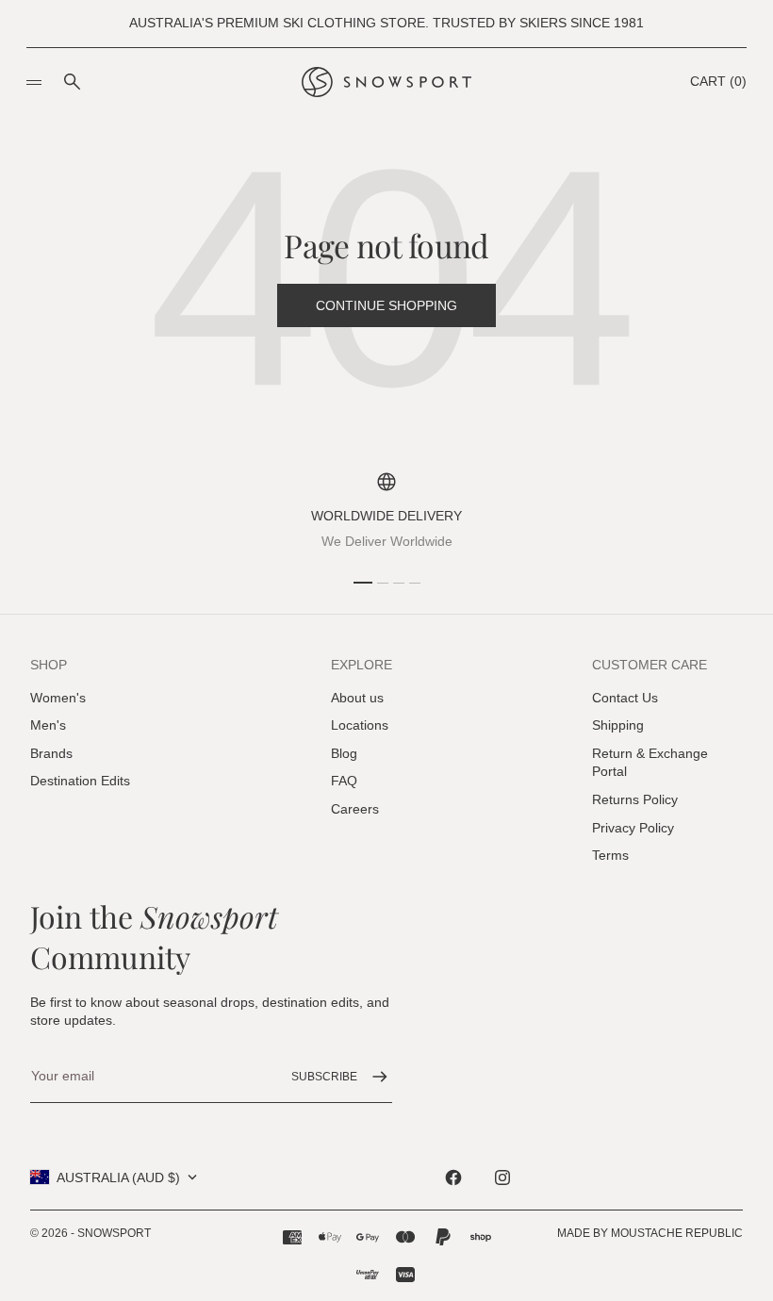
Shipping (618, 725)
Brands (51, 753)
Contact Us (625, 697)
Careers (355, 808)
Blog (344, 753)
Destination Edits (80, 780)
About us (357, 697)
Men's (48, 725)
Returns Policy (635, 799)
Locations (359, 725)
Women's (58, 697)
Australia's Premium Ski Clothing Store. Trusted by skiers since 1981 (386, 22)
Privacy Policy (633, 827)
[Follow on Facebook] (453, 1177)
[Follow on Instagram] (502, 1177)
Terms (610, 855)
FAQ (344, 780)
